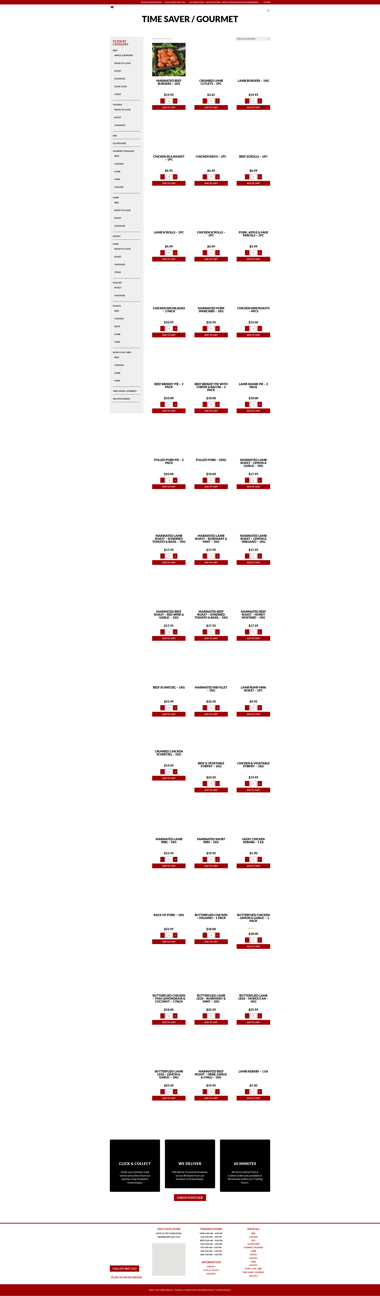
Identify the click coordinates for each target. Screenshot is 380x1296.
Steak (117, 94)
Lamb (117, 171)
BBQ (116, 202)
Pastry (117, 236)
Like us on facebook (127, 1277)
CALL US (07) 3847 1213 (175, 2)
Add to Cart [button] (169, 107)
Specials (253, 1276)
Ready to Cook (122, 63)
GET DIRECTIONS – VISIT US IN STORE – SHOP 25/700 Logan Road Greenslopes (223, 2)
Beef (115, 50)
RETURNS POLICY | (207, 1290)
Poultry (119, 187)
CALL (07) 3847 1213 (125, 1268)
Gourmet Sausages (123, 151)
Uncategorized (121, 398)
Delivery (211, 1274)
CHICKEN (253, 1237)
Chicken (117, 104)
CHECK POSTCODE (190, 1197)
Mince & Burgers (123, 55)
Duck (117, 326)
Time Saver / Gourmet (125, 391)
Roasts (117, 306)
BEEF (253, 1233)
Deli (115, 135)
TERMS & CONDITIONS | (186, 1290)
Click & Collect (211, 1270)
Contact (211, 1266)
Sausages (119, 78)
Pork (117, 179)
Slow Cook (120, 86)
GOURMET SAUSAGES (253, 1247)
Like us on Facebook (152, 2)
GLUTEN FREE (253, 1244)
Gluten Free (119, 143)
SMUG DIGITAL (224, 1290)
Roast (117, 71)
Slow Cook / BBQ (122, 352)
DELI (253, 1240)
